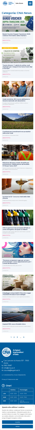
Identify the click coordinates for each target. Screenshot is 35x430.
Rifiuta (17, 426)
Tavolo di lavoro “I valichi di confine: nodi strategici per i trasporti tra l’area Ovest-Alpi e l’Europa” (17, 67)
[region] (17, 417)
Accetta (17, 422)
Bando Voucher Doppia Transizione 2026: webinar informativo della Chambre (16, 34)
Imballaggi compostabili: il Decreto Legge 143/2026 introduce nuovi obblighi (17, 293)
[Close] (33, 406)
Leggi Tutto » (6, 40)
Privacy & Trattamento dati (10, 379)
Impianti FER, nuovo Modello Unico (14, 324)
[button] (30, 3)
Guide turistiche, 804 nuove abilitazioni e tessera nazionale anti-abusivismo (16, 100)
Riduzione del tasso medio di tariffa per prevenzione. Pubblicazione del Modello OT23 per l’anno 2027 (16, 164)
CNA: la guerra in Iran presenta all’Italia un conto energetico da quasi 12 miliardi (16, 228)
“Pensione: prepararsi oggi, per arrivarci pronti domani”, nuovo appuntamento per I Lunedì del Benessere (17, 261)
